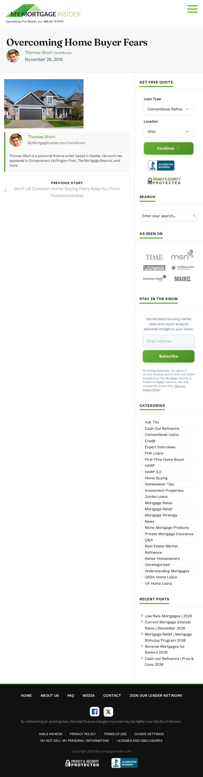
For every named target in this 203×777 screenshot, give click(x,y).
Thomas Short (38, 52)
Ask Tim (152, 422)
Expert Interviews (160, 447)
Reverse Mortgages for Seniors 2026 (165, 649)
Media (89, 695)
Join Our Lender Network (156, 695)
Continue (165, 148)
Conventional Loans (162, 434)
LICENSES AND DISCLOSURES (139, 741)
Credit (150, 441)
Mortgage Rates (158, 503)
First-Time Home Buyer (164, 459)
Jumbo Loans (156, 496)
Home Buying (156, 478)
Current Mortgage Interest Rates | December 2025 (168, 625)
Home (26, 695)
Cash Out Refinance (162, 428)
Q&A (149, 540)
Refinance (153, 552)
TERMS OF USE (115, 734)
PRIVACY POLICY (83, 734)
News (149, 521)
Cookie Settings (149, 734)
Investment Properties (164, 490)
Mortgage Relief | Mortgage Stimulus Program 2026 (168, 637)
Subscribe (168, 356)
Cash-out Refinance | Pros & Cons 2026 (169, 661)
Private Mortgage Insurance (169, 534)
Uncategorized (157, 564)
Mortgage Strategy (161, 515)
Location (151, 121)
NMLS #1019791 (50, 734)
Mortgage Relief (158, 509)
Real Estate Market (161, 546)
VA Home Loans (158, 583)
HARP (150, 465)
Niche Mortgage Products (167, 527)
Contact (112, 695)
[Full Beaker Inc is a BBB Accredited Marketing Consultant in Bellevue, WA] (161, 165)
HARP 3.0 (153, 472)
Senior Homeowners (162, 558)
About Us (49, 695)
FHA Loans (154, 453)
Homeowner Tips (159, 484)
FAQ (71, 695)
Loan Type (152, 99)
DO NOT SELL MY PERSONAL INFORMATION (74, 741)
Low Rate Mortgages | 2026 (168, 616)
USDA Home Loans (161, 577)
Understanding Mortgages (167, 571)
